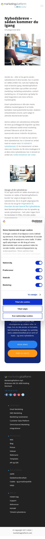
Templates (14, 459)
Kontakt (13, 508)
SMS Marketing (16, 413)
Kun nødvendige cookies (22, 316)
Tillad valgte (23, 309)
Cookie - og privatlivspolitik (20, 481)
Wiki (11, 440)
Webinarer (14, 455)
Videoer (13, 451)
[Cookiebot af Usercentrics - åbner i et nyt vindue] (32, 221)
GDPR (12, 474)
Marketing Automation (19, 417)
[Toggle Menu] (41, 6)
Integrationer (15, 428)
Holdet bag (14, 497)
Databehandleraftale (18, 478)
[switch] (38, 270)
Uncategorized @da (12, 30)
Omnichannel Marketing (19, 424)
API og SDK (14, 462)
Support (13, 500)
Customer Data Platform (19, 421)
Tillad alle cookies (22, 302)
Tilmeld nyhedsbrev (18, 512)
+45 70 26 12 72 (11, 390)
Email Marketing (16, 409)
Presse (12, 447)
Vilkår (12, 485)
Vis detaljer (32, 295)
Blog (11, 443)
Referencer (14, 504)
